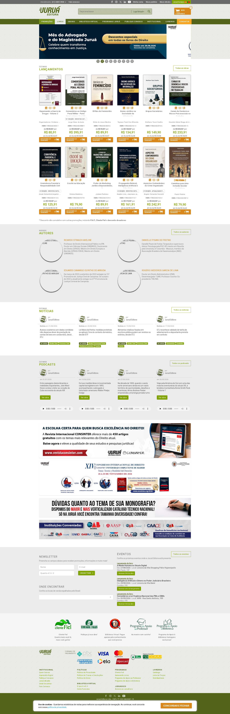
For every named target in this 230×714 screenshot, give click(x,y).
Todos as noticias (181, 310)
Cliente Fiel (119, 672)
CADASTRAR (85, 573)
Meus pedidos (151, 2)
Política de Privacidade (86, 672)
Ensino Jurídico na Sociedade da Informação (128, 113)
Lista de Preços (159, 675)
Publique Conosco (134, 22)
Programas (121, 670)
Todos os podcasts (180, 363)
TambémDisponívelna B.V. (50, 108)
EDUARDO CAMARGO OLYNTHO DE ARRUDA (85, 270)
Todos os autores (181, 232)
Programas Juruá (111, 22)
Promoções (47, 22)
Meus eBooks (165, 2)
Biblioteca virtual (88, 22)
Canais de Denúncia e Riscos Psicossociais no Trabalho (179, 113)
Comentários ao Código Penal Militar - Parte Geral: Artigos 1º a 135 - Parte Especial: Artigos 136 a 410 (76, 116)
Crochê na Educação (76, 183)
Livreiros (170, 22)
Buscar (149, 11)
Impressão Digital (46, 675)
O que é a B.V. (82, 686)
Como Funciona (83, 689)
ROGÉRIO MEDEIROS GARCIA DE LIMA (160, 270)
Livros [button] (60, 22)
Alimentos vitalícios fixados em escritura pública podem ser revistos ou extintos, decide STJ (134, 332)
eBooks (71, 22)
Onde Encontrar (45, 684)
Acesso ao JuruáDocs (124, 689)
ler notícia (44, 343)
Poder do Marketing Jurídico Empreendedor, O (102, 185)
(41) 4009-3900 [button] (52, 2)
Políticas (82, 670)
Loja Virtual (138, 12)
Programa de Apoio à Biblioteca (127, 681)
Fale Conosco (44, 686)
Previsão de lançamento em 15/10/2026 (180, 180)
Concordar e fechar (176, 705)
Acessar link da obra (126, 573)
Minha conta (138, 2)
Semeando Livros (122, 675)
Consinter (184, 22)
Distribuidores (158, 678)
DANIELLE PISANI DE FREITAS (156, 240)
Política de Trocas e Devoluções (90, 675)
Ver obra (45, 397)
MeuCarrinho (180, 12)
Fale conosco (74, 2)
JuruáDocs (120, 686)
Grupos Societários (154, 111)
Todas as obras (182, 68)
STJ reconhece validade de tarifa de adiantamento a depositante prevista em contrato (172, 332)
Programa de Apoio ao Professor (128, 678)
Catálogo (156, 672)
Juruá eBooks (44, 681)
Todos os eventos (181, 554)
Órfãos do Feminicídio (102, 111)
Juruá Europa (178, 2)
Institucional (154, 22)
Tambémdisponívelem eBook (46, 108)
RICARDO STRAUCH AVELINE (77, 240)
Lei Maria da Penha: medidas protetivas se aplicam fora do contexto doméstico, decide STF (95, 332)
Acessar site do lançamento (128, 589)
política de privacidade (57, 707)
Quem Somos (44, 672)
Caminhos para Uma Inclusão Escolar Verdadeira (179, 185)
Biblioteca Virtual (86, 684)
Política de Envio (83, 678)
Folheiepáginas (54, 108)
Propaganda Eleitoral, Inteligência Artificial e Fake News (128, 185)
